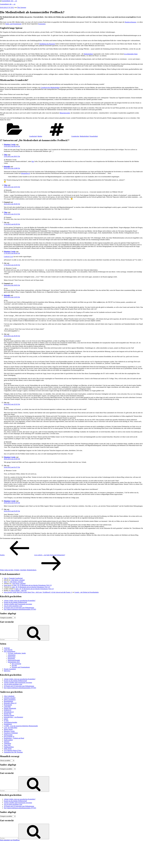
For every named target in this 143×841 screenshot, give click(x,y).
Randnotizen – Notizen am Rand (14, 738)
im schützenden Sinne (131, 54)
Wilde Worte (8, 748)
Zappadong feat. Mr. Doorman (13, 752)
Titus (5, 154)
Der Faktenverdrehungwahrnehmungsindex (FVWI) (20, 609)
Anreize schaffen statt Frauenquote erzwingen (18, 604)
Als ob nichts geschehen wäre (13, 606)
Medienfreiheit (88, 54)
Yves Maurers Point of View (12, 750)
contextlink (7, 706)
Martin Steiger (8, 729)
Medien (39, 136)
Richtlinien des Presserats (47, 44)
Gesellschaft (33, 136)
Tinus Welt (7, 745)
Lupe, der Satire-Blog (10, 727)
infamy (6, 719)
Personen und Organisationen (21, 667)
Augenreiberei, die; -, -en (7, 4)
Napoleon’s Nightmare (11, 733)
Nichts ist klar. (8, 734)
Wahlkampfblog (9, 747)
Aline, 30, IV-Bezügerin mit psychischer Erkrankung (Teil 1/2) (32, 585)
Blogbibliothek (8, 701)
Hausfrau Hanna (9, 715)
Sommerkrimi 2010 (14, 662)
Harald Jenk (7, 713)
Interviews (7, 671)
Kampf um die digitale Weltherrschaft (15, 602)
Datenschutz (11, 657)
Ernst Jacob (7, 585)
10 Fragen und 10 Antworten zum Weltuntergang (19, 607)
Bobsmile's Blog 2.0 (10, 703)
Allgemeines (11, 655)
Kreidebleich (8, 724)
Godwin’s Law (8, 256)
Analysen (7, 648)
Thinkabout (7, 743)
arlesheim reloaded (9, 698)
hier (33, 161)
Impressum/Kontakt (14, 660)
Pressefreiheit (93, 136)
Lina (5, 578)
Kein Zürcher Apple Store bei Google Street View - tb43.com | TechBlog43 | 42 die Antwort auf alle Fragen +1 (38, 592)
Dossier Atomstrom (10, 669)
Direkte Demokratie (10, 708)
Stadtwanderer (8, 740)
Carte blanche (8, 649)
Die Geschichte (16, 664)
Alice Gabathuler (9, 696)
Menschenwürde (65, 113)
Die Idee (14, 665)
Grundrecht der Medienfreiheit (50, 87)
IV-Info (6, 720)
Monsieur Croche (9, 144)
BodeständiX (8, 705)
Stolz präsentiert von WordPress (10, 840)
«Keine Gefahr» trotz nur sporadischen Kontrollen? (19, 600)
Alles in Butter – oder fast (18, 590)
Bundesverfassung (130, 22)
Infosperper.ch (25, 173)
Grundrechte (75, 136)
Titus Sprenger (21, 7)
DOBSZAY (7, 710)
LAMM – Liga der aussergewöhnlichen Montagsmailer (21, 726)
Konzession (41, 24)
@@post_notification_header (17, 653)
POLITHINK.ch (9, 736)
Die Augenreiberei (9, 651)
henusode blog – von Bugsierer (13, 717)
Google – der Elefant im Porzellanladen (86, 592)
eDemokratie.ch (9, 712)
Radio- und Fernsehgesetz (13, 24)
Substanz (6, 741)
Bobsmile (7, 166)
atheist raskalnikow (10, 699)
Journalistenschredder (10, 722)
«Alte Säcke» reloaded (18, 580)
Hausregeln (11, 658)
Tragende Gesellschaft (16, 578)
